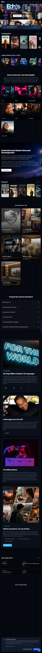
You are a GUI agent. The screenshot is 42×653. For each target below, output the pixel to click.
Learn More (6, 433)
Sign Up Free (18, 15)
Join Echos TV (20, 613)
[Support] (39, 650)
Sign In (26, 15)
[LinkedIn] (41, 328)
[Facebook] (41, 324)
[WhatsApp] (41, 330)
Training (23, 1)
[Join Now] (41, 321)
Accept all (36, 649)
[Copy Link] (41, 332)
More (38, 1)
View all (38, 33)
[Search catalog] (40, 2)
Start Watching (6, 170)
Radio (33, 1)
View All (38, 557)
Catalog (13, 1)
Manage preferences (10, 646)
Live (18, 1)
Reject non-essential (28, 649)
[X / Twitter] (41, 326)
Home (9, 1)
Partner (28, 1)
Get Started (7, 545)
